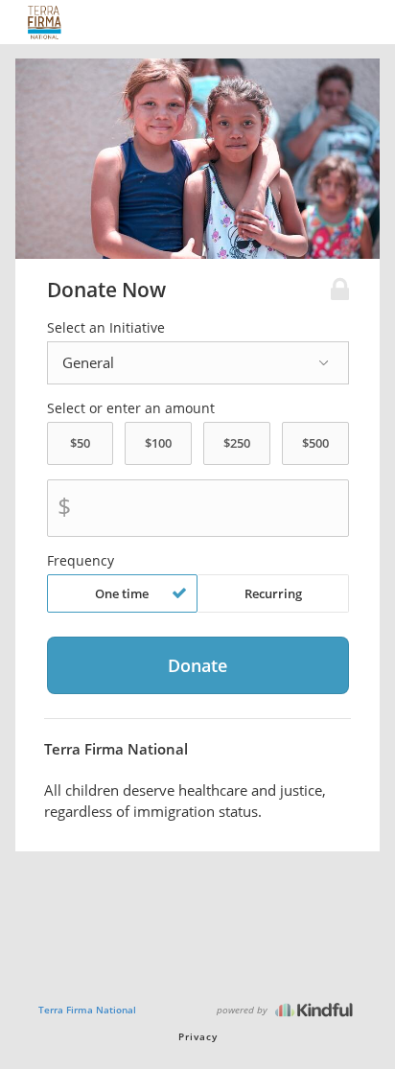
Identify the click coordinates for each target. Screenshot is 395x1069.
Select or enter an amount (131, 408)
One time (122, 593)
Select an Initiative (106, 328)
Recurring (273, 593)
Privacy (198, 1036)
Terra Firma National (87, 1009)
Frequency (80, 560)
